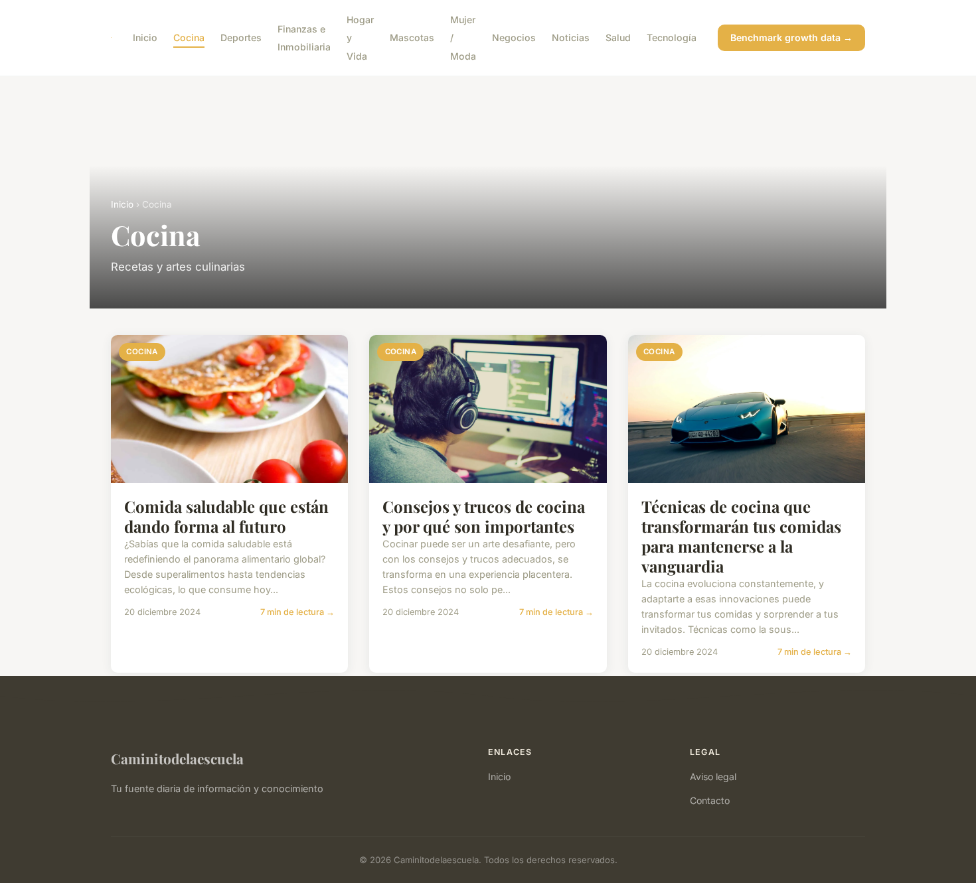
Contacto (710, 800)
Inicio (145, 37)
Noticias (571, 37)
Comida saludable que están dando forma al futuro (226, 516)
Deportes (241, 37)
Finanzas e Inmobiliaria (304, 37)
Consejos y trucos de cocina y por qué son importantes (483, 516)
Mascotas (412, 37)
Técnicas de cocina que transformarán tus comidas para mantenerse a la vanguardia (741, 536)
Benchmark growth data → (791, 37)
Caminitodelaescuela (177, 758)
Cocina (188, 37)
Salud (618, 37)
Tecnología (671, 37)
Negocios (514, 37)
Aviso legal (713, 776)
